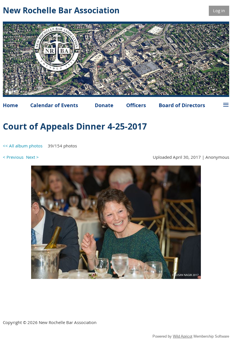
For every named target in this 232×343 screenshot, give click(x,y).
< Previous (13, 157)
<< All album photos (22, 146)
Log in (219, 10)
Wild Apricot (182, 336)
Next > (32, 157)
